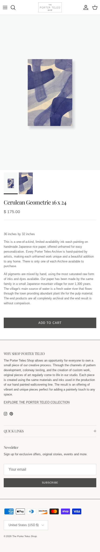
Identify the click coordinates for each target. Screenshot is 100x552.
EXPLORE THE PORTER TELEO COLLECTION (37, 402)
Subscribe (50, 482)
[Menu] (5, 7)
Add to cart (49, 323)
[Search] (15, 7)
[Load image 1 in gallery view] (50, 92)
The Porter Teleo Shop (24, 536)
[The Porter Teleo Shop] (50, 7)
